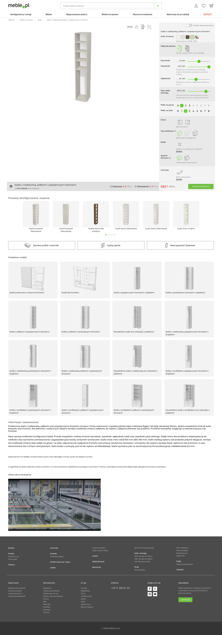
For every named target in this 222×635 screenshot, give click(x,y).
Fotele (11, 553)
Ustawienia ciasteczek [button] (16, 596)
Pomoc (46, 599)
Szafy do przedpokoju (184, 564)
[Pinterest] (150, 594)
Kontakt (84, 588)
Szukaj (158, 6)
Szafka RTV (180, 556)
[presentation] (9, 217)
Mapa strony (85, 604)
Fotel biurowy (13, 556)
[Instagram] (155, 589)
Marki (83, 602)
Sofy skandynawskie (142, 561)
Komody (54, 548)
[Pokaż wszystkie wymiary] (129, 26)
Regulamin (47, 588)
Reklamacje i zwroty (51, 593)
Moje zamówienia (15, 591)
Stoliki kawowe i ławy (60, 562)
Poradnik (46, 607)
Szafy (178, 561)
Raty (45, 602)
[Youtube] (155, 594)
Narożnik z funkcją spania (144, 548)
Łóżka (52, 567)
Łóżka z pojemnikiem (100, 550)
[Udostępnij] (136, 26)
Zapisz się (185, 600)
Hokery (11, 564)
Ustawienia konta (15, 593)
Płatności (46, 604)
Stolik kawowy (182, 553)
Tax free (46, 612)
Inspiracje (46, 610)
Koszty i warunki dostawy (53, 596)
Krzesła (53, 553)
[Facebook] (150, 589)
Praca (83, 593)
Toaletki (180, 569)
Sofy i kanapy (140, 553)
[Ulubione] (203, 6)
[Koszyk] (211, 6)
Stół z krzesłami (182, 550)
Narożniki (96, 567)
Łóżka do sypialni (98, 548)
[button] (105, 234)
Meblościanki (98, 561)
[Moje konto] (196, 6)
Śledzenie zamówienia (16, 588)
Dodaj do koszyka (200, 186)
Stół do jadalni (139, 570)
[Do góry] (11, 186)
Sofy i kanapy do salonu (143, 556)
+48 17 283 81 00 (120, 588)
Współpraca (85, 591)
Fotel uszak (12, 559)
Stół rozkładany (182, 548)
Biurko (11, 548)
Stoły (136, 567)
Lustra (95, 556)
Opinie (83, 599)
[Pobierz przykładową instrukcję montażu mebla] (149, 26)
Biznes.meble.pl (87, 607)
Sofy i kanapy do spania (143, 559)
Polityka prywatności (51, 591)
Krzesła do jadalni (57, 556)
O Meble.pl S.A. (86, 596)
